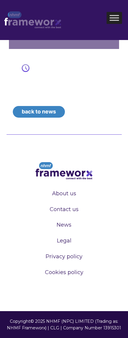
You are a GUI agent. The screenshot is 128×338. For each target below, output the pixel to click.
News (64, 225)
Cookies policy (64, 272)
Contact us (64, 209)
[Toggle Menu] (114, 18)
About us (64, 193)
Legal (64, 240)
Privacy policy (64, 256)
